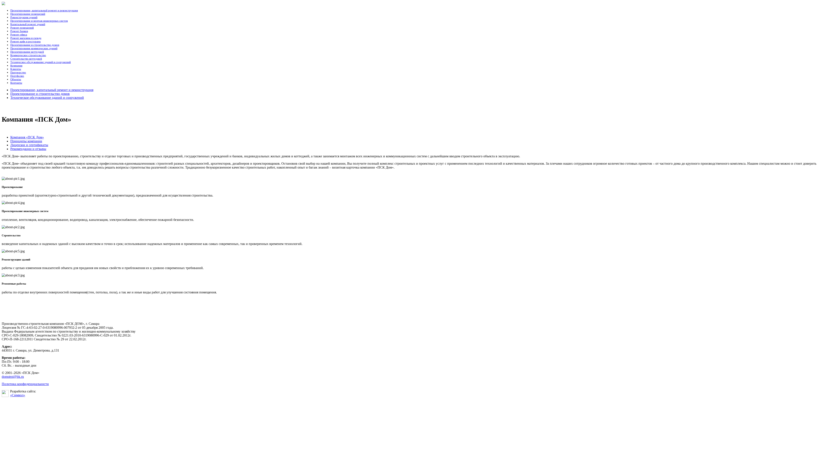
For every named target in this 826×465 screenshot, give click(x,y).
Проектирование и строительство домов (34, 44)
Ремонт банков (19, 31)
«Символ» (17, 395)
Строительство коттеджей (26, 58)
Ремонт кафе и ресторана (25, 41)
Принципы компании (26, 141)
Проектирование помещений (27, 14)
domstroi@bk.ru (13, 376)
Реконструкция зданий (23, 17)
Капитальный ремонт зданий (27, 24)
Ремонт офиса (18, 34)
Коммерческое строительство (28, 55)
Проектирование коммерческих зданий (33, 48)
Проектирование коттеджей (27, 51)
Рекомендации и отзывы (28, 149)
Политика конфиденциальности (25, 384)
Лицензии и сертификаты (29, 145)
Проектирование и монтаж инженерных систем (39, 20)
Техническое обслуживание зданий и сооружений (40, 62)
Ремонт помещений (22, 27)
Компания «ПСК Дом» (27, 137)
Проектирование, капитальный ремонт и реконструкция (44, 10)
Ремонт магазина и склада (25, 38)
